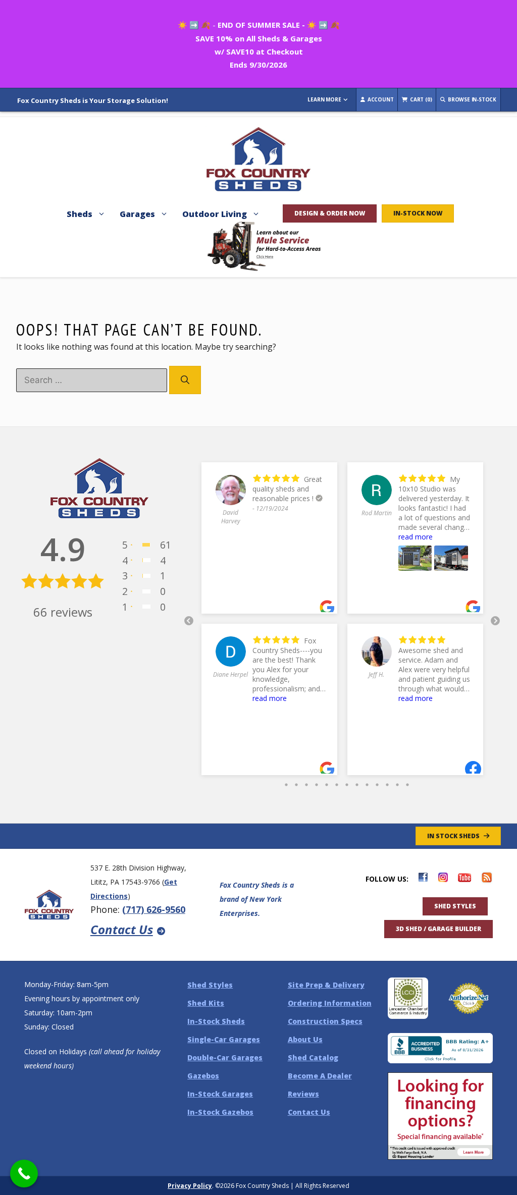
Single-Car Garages (223, 1039)
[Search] (185, 380)
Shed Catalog (313, 1057)
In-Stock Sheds (216, 1021)
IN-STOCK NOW (417, 213)
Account (379, 99)
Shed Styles (455, 906)
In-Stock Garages (220, 1094)
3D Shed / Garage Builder (438, 929)
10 (377, 782)
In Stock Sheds (453, 836)
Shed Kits (205, 1003)
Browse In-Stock (471, 99)
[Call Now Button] (24, 1173)
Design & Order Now (329, 213)
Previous (189, 621)
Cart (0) (420, 99)
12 (397, 782)
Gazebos (203, 1075)
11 (387, 782)
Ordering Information (330, 1003)
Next (495, 621)
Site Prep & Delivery (326, 985)
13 (407, 782)
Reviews (303, 1094)
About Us (305, 1039)
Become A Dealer (320, 1075)
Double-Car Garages (225, 1057)
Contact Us (121, 929)
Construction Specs (325, 1021)
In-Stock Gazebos (220, 1112)
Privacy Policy (190, 1185)
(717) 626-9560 (153, 909)
